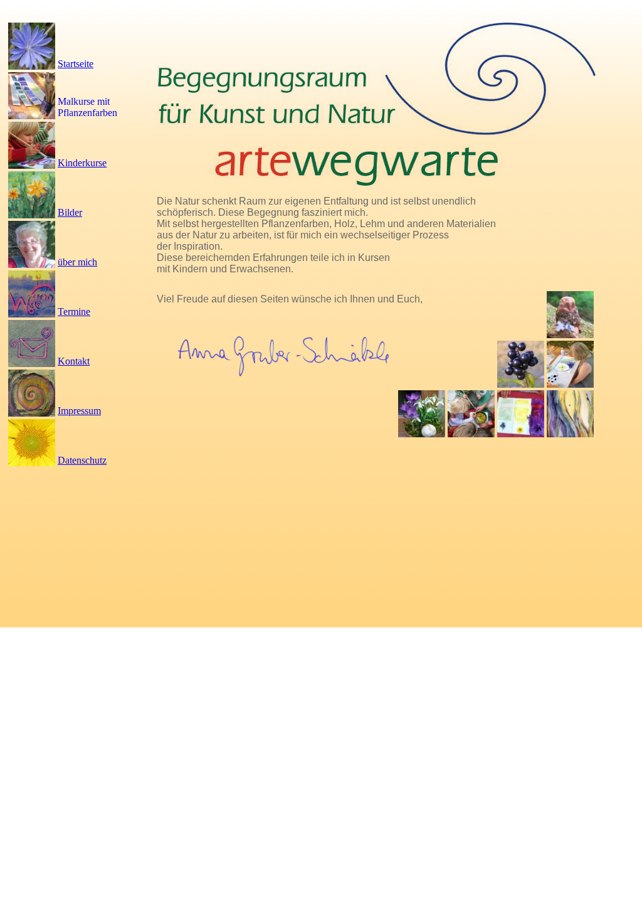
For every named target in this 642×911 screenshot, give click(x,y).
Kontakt (74, 361)
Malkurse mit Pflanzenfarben (87, 107)
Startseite (75, 63)
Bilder (70, 212)
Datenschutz (82, 460)
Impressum (79, 410)
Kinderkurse (82, 162)
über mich (77, 262)
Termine (74, 311)
